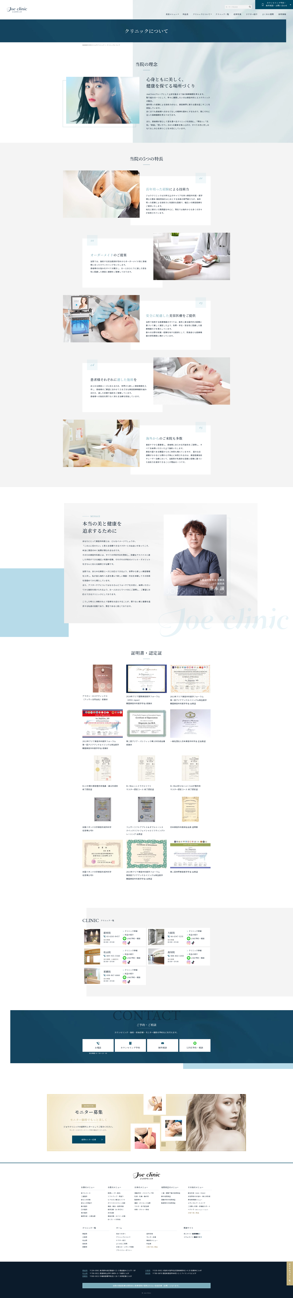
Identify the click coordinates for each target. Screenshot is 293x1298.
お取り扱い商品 (193, 1213)
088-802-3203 (177, 955)
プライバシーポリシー (124, 1250)
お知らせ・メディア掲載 (125, 1247)
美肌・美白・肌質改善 (116, 1206)
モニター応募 (151, 1237)
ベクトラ (198, 1209)
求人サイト (191, 1234)
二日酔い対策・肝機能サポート (199, 1206)
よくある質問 (268, 14)
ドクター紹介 (252, 14)
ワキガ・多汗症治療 (141, 1206)
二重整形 (84, 1196)
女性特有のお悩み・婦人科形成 (199, 1196)
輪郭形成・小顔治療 (88, 1216)
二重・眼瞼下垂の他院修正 (170, 1193)
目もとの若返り (86, 1203)
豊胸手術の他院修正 (168, 1200)
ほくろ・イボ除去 (114, 1219)
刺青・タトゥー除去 (141, 1209)
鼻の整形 (84, 1206)
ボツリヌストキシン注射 (116, 1203)
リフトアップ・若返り (116, 1196)
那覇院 (84, 1247)
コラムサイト (192, 1237)
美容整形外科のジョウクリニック (93, 45)
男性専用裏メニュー (195, 1200)
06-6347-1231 (177, 936)
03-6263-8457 (113, 936)
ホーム (119, 1227)
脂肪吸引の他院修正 (168, 1203)
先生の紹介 (129, 934)
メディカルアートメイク (196, 1203)
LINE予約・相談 (133, 938)
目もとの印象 (86, 1200)
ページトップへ (286, 1291)
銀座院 (84, 1234)
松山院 (84, 1240)
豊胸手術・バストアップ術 (144, 1193)
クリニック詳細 (131, 931)
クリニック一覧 (222, 14)
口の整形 (84, 1209)
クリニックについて (123, 1237)
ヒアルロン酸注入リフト (116, 1200)
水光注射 (111, 1213)
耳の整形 (84, 1213)
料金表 (186, 14)
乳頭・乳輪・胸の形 (141, 1196)
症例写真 (237, 14)
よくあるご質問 (121, 1244)
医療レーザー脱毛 (114, 1193)
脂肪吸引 (137, 1200)
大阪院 (84, 1237)
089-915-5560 (113, 955)
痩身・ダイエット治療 (142, 1203)
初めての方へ (121, 1234)
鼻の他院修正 (166, 1196)
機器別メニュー (152, 1240)
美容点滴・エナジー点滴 (116, 1216)
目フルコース (86, 1193)
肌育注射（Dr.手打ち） (116, 1209)
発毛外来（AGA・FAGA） (197, 1193)
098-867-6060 (113, 975)
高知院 (84, 1244)
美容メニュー (172, 14)
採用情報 (282, 14)
